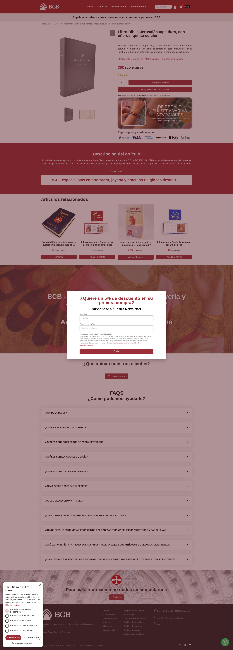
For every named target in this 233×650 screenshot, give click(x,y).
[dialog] (23, 614)
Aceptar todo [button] (13, 637)
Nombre (83, 314)
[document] (116, 325)
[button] (22, 643)
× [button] (40, 585)
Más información (12, 605)
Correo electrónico (88, 324)
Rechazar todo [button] (31, 637)
